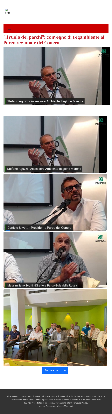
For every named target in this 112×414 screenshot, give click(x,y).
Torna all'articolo (55, 370)
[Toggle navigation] (9, 28)
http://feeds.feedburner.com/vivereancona (47, 402)
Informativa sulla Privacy (77, 402)
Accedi (42, 406)
